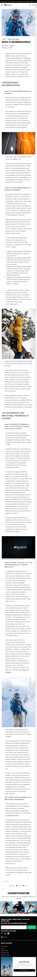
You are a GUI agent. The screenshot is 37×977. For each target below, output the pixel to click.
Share (19, 885)
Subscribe (32, 927)
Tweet (13, 885)
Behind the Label (13, 39)
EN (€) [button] (5, 937)
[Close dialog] (35, 958)
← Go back (5, 881)
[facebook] (2, 933)
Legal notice (4, 950)
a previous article (12, 815)
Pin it (25, 885)
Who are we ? (4, 946)
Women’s (8, 672)
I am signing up (24, 970)
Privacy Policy (5, 952)
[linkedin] (8, 933)
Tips (4, 39)
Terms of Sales (5, 955)
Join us (3, 948)
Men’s (24, 670)
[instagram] (5, 933)
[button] (35, 5)
